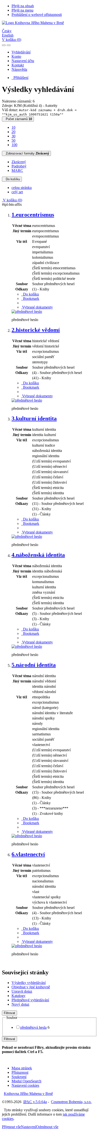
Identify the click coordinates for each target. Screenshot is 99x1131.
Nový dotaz (20, 1004)
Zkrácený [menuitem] (19, 162)
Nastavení (28, 1127)
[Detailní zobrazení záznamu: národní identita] (27, 836)
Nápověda (19, 69)
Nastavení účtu (23, 61)
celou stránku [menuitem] (22, 188)
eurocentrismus (33, 215)
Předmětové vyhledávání (30, 1000)
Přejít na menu (22, 10)
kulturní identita (34, 418)
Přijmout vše (11, 1127)
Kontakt (18, 65)
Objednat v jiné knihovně (31, 987)
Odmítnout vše (47, 1127)
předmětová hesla (33, 1027)
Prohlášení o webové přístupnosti (37, 15)
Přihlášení (20, 78)
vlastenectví (28, 854)
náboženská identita (38, 555)
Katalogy (18, 996)
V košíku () (11, 40)
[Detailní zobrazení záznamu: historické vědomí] (27, 400)
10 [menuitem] (13, 127)
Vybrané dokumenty (37, 307)
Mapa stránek (22, 1068)
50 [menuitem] (13, 140)
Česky (7, 31)
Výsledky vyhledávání (29, 983)
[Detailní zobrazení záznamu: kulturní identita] (27, 536)
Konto (16, 56)
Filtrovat (9, 1013)
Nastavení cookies (25, 1085)
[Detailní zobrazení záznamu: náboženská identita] (27, 646)
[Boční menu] (4, 45)
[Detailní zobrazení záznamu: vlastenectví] (27, 946)
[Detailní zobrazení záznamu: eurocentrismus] (27, 311)
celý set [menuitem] (17, 192)
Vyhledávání (21, 52)
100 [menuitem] (14, 145)
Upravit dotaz (22, 991)
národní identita (34, 665)
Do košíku (12, 179)
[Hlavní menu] (9, 45)
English (7, 35)
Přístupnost (20, 1072)
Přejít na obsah (23, 6)
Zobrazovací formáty (26, 153)
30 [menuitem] (13, 136)
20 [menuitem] (13, 132)
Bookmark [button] (30, 298)
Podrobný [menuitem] (19, 166)
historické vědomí (36, 330)
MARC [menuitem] (17, 170)
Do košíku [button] (30, 294)
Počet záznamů (18, 119)
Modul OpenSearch (26, 1081)
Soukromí (19, 1077)
